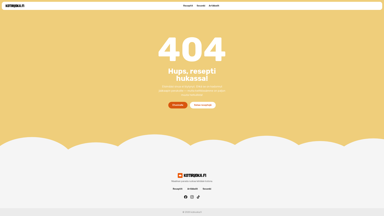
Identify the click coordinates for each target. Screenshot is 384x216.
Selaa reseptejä (203, 105)
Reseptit (188, 5)
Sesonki (201, 5)
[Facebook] (185, 197)
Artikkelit (214, 5)
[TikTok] (198, 197)
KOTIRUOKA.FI (15, 6)
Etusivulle (177, 105)
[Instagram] (192, 197)
